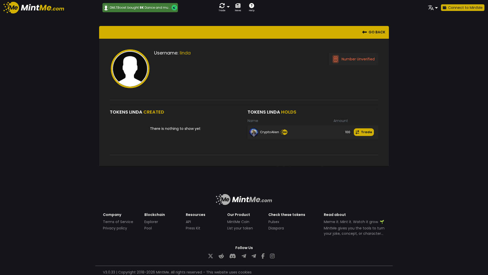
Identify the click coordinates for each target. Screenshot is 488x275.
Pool (148, 228)
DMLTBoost (118, 8)
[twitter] (210, 256)
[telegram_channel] (253, 256)
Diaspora (276, 228)
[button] (223, 7)
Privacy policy (115, 228)
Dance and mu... (158, 7)
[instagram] (272, 256)
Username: (166, 53)
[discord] (232, 256)
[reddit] (221, 256)
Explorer (151, 221)
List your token (240, 228)
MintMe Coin (238, 221)
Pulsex (273, 221)
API (188, 221)
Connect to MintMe (465, 7)
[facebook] (263, 256)
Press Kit (193, 228)
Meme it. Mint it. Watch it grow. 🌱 (354, 221)
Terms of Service (118, 221)
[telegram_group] (243, 256)
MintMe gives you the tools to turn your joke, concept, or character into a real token (354, 233)
